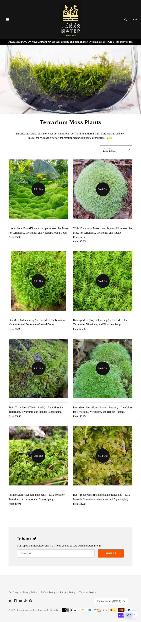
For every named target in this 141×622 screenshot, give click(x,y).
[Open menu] (7, 19)
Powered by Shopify (48, 610)
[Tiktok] (25, 601)
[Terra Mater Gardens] (70, 19)
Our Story (13, 592)
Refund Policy (48, 592)
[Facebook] (15, 601)
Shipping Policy (67, 592)
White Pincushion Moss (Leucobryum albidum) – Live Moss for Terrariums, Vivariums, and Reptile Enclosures (102, 232)
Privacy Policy (30, 592)
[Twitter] (10, 601)
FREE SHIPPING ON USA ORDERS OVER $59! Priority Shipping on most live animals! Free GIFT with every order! (70, 42)
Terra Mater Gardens (27, 610)
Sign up (110, 553)
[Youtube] (20, 601)
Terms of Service (87, 592)
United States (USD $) (109, 601)
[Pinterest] (30, 601)
